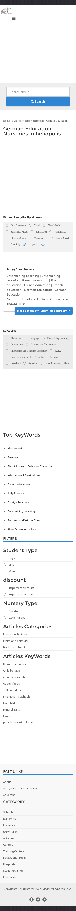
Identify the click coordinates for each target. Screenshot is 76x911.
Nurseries (17, 120)
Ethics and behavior (15, 641)
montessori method (15, 677)
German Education (57, 120)
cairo (27, 120)
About (7, 782)
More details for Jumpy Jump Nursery (42, 310)
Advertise (9, 795)
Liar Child (9, 703)
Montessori (14, 448)
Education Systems (15, 634)
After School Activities (21, 529)
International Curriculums (23, 475)
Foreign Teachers (18, 502)
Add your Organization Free (20, 788)
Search (39, 101)
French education (35, 280)
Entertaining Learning (23, 276)
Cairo (10, 299)
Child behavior (12, 670)
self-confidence (13, 690)
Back (43, 245)
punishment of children (18, 722)
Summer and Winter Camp (24, 520)
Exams (7, 716)
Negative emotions (15, 664)
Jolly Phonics (15, 493)
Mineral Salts (11, 709)
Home (6, 120)
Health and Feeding (15, 647)
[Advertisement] (38, 45)
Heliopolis (25, 299)
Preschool (13, 457)
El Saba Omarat (49, 299)
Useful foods (11, 683)
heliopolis (38, 120)
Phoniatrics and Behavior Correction (30, 466)
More (66, 363)
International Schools (16, 696)
